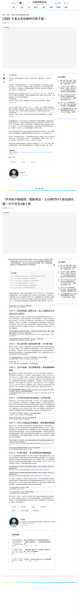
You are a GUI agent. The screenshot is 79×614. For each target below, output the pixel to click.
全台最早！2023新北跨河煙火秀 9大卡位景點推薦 (37, 559)
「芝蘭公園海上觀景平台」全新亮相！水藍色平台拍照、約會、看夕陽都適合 (37, 550)
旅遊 (8, 15)
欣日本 (5, 23)
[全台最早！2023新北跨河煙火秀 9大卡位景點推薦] (17, 562)
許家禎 (5, 208)
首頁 (3, 15)
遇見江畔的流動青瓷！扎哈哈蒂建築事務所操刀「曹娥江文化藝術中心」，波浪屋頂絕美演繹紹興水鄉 (37, 542)
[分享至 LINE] (4, 78)
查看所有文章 (23, 175)
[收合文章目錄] (31, 273)
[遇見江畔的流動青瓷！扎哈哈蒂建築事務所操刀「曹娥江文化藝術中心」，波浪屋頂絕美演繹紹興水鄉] (17, 543)
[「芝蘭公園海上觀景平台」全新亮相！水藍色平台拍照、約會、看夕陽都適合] (17, 553)
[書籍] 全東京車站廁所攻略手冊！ (20, 15)
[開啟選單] (68, 3)
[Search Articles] (20, 3)
